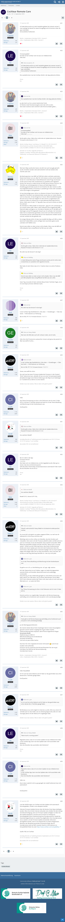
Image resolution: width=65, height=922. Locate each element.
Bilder (5, 144)
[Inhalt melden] (56, 44)
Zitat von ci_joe (27, 559)
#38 (61, 728)
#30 (61, 394)
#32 (61, 454)
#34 (61, 521)
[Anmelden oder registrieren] (59, 2)
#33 (61, 485)
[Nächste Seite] (11, 17)
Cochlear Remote (6, 866)
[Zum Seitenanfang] (62, 919)
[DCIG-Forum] (11, 2)
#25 (61, 164)
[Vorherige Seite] (2, 17)
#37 (61, 695)
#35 (61, 611)
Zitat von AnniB (27, 489)
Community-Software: (32, 881)
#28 (61, 327)
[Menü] (63, 2)
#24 (61, 123)
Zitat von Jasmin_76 (28, 63)
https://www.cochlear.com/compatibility (48, 827)
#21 (61, 23)
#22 (61, 50)
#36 (61, 667)
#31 (61, 421)
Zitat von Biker (27, 243)
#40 (61, 801)
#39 (61, 761)
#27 (61, 300)
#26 (61, 238)
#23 (61, 91)
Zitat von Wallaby (28, 257)
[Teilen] (62, 17)
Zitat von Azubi (27, 526)
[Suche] (55, 2)
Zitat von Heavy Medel (29, 332)
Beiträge (6, 42)
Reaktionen (6, 40)
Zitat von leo (26, 96)
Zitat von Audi (27, 359)
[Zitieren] (61, 44)
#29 (61, 355)
